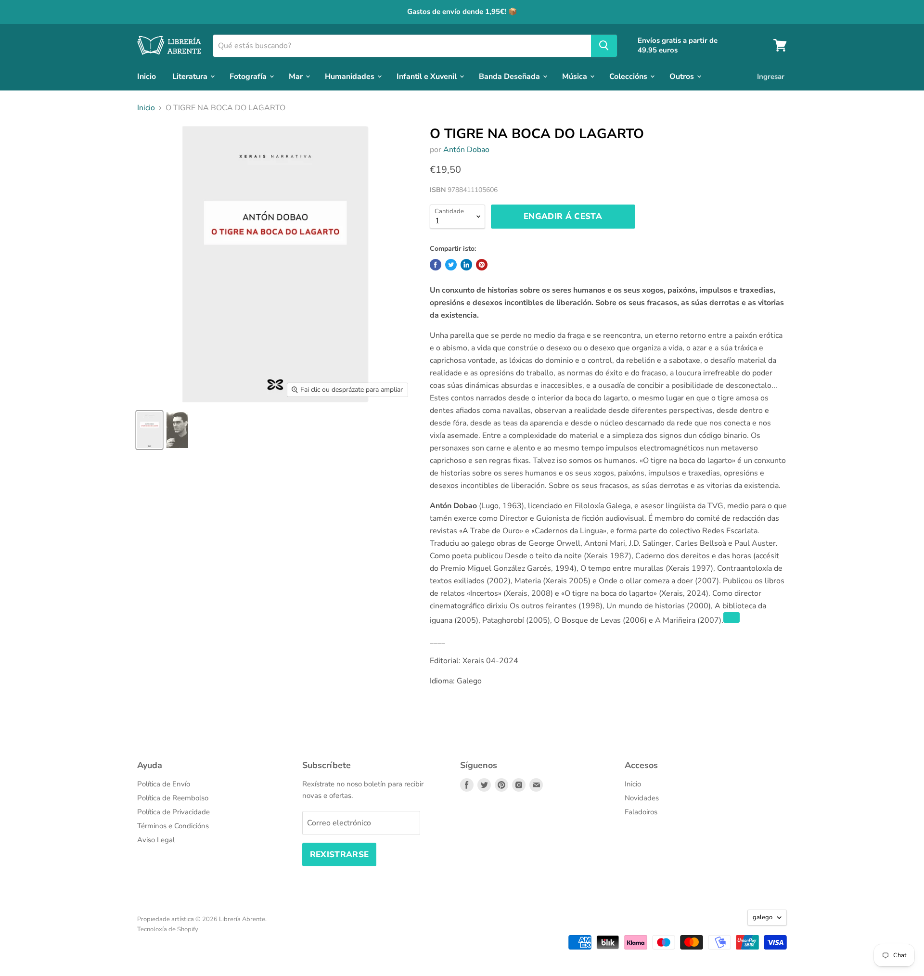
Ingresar (770, 76)
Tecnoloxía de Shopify (167, 929)
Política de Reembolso (172, 798)
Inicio (146, 76)
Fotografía (249, 76)
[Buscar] (604, 45)
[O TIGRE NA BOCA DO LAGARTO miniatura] (149, 430)
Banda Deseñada (510, 76)
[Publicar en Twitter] (451, 264)
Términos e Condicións (173, 826)
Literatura (190, 76)
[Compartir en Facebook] (435, 264)
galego (762, 917)
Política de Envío (163, 784)
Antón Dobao (466, 149)
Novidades (642, 798)
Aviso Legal (156, 840)
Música (575, 76)
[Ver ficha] (731, 617)
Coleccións (629, 76)
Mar (297, 76)
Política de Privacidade (173, 812)
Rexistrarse (339, 854)
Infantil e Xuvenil (428, 76)
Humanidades (350, 76)
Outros (682, 76)
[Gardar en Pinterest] (482, 264)
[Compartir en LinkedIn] (466, 264)
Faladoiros (641, 812)
